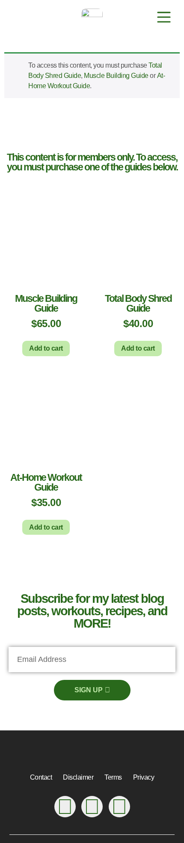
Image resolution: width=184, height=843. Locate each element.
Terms (113, 777)
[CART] (139, 17)
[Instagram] (92, 806)
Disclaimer (78, 777)
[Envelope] (119, 806)
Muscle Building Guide (116, 75)
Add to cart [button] (46, 348)
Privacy (143, 777)
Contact (41, 777)
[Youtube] (65, 806)
